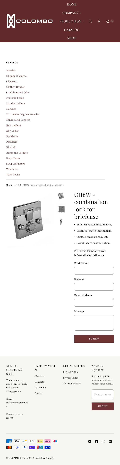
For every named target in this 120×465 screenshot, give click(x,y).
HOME (72, 4)
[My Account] (99, 21)
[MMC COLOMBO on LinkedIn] (110, 441)
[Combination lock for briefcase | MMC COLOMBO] (29, 220)
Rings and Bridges (17, 152)
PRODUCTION (70, 21)
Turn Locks (13, 174)
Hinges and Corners (18, 120)
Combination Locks (17, 92)
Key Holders (13, 125)
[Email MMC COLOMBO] (89, 441)
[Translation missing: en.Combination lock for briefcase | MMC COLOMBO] (61, 196)
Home (9, 185)
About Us (39, 376)
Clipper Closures (16, 76)
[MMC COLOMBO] (29, 21)
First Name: (81, 263)
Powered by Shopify (43, 458)
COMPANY (70, 12)
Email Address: (83, 295)
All (17, 185)
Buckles (11, 70)
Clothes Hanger (15, 87)
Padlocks (11, 142)
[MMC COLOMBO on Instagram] (103, 441)
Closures (11, 81)
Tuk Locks (12, 169)
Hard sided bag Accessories (23, 114)
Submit (94, 338)
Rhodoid (11, 147)
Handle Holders (15, 103)
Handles (11, 109)
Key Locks (12, 131)
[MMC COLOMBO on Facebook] (96, 441)
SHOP (71, 38)
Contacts (39, 381)
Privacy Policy (70, 377)
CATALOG (71, 29)
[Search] (90, 21)
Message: (79, 311)
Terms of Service (72, 383)
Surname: (80, 279)
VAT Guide (40, 387)
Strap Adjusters (15, 163)
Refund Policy (70, 372)
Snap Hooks (13, 158)
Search (38, 393)
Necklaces (12, 136)
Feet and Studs (15, 98)
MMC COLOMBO (22, 458)
